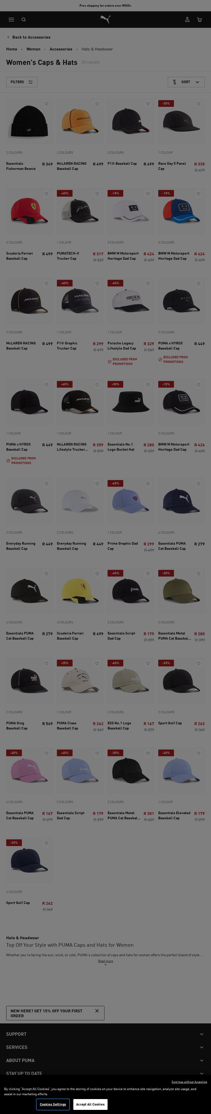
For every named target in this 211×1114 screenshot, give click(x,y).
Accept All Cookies (90, 1104)
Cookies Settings (53, 1104)
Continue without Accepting (189, 1082)
